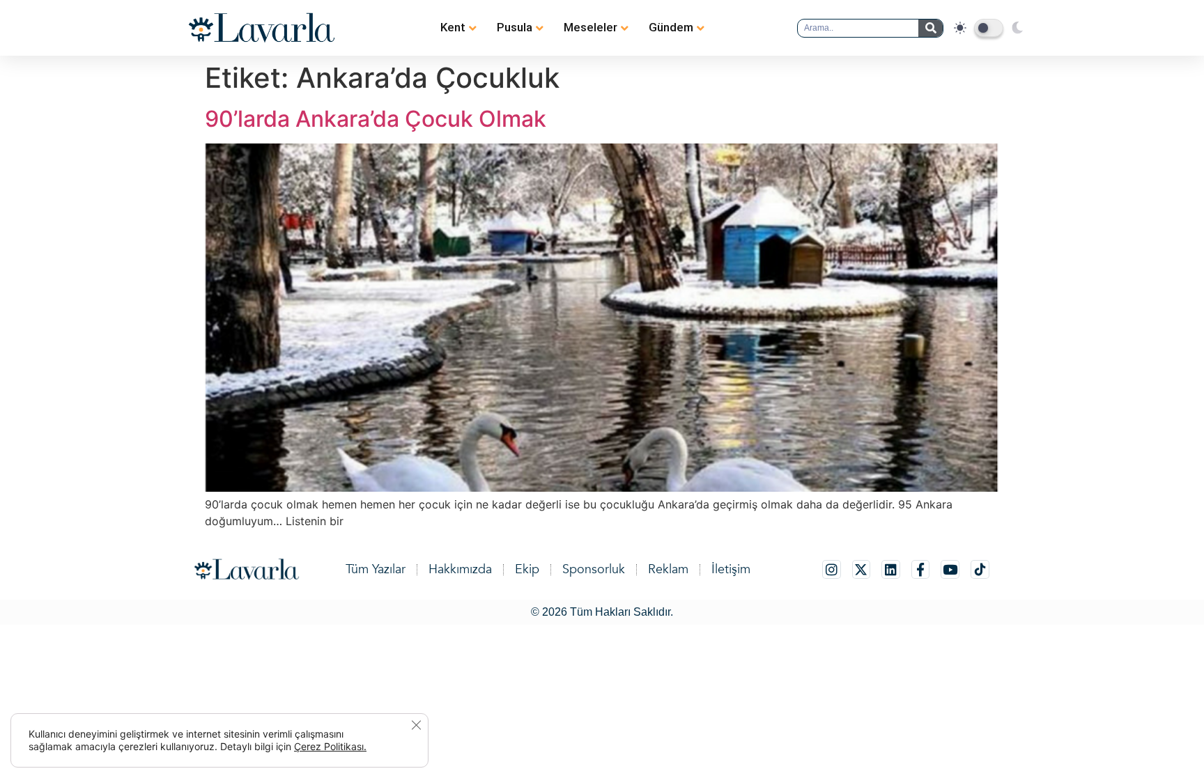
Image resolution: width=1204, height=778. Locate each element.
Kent (452, 27)
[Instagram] (831, 569)
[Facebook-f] (920, 569)
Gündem (671, 27)
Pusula (514, 27)
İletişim (730, 569)
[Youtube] (950, 569)
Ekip (527, 569)
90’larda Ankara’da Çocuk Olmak (375, 118)
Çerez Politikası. (330, 746)
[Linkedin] (890, 569)
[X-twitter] (861, 569)
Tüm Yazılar (376, 569)
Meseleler (590, 27)
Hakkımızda (460, 569)
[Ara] (930, 28)
